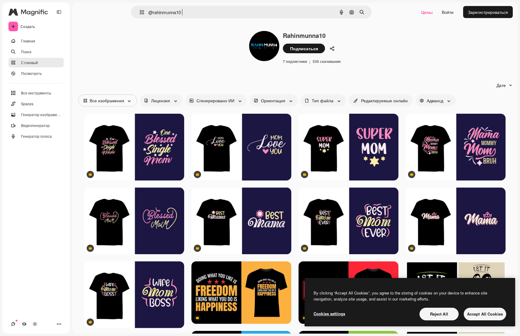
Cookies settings (329, 313)
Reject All (439, 314)
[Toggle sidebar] (59, 12)
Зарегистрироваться (488, 12)
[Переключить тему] (35, 324)
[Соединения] (13, 324)
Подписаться (304, 48)
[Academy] (24, 324)
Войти (447, 12)
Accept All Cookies (485, 314)
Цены (427, 12)
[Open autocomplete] (139, 12)
